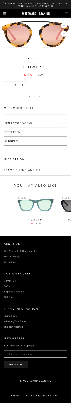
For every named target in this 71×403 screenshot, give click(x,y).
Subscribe (16, 364)
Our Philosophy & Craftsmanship (20, 251)
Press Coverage (12, 256)
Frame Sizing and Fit (22, 170)
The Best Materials (13, 326)
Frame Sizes (10, 316)
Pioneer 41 (35, 220)
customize (35, 141)
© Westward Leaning (35, 381)
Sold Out (35, 97)
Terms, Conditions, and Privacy (35, 395)
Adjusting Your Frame (15, 321)
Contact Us (10, 280)
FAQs (7, 286)
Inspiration (14, 159)
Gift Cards (9, 297)
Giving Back (10, 262)
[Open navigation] (4, 13)
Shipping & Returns (14, 291)
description (35, 132)
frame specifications (35, 123)
